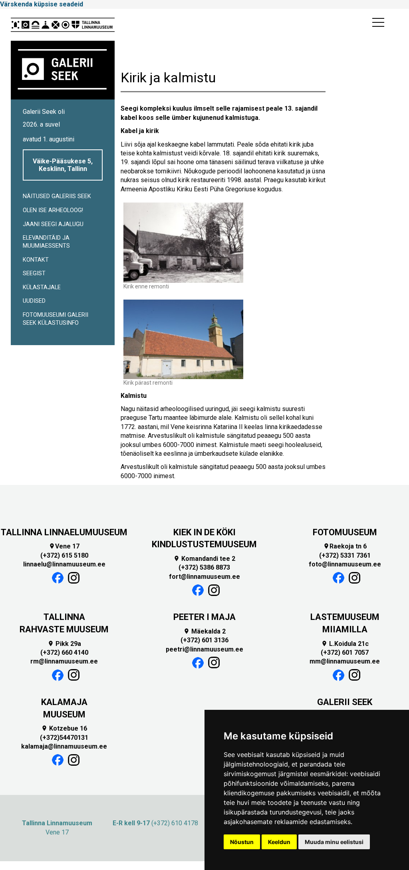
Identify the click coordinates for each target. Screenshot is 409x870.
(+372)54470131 (64, 737)
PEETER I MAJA (204, 617)
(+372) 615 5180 (64, 555)
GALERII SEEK (344, 702)
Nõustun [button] (242, 841)
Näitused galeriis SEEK (57, 196)
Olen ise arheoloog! (53, 210)
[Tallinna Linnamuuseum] (63, 25)
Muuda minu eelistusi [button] (334, 841)
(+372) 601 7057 (345, 652)
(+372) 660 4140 (64, 652)
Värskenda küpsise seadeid (41, 4)
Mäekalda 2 (204, 631)
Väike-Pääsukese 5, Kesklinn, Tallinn (63, 165)
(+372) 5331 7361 (345, 555)
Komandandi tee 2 (204, 558)
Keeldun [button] (279, 841)
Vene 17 (64, 546)
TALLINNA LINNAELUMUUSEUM (64, 532)
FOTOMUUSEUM (345, 532)
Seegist (34, 273)
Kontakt (36, 259)
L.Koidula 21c (345, 644)
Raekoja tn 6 (345, 546)
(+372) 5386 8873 (204, 567)
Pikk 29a (64, 644)
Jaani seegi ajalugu (53, 224)
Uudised (34, 301)
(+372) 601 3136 (204, 640)
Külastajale (42, 287)
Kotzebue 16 (64, 728)
